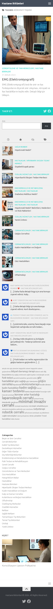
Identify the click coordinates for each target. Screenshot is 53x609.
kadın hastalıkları (10, 388)
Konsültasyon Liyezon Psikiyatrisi (19, 565)
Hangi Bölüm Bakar (10, 477)
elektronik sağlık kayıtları (27, 375)
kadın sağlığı (28, 387)
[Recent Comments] (32, 140)
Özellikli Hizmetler (23, 174)
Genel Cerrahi (8, 464)
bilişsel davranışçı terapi (23, 371)
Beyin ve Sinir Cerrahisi (11, 438)
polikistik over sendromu (24, 409)
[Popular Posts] (20, 140)
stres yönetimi (35, 416)
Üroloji (5, 523)
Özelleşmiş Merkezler (11, 504)
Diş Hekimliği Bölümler (12, 455)
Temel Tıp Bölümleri (11, 520)
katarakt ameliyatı (8, 395)
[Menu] (49, 3)
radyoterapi (39, 409)
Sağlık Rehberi (21, 147)
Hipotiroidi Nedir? (23, 150)
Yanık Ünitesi (21, 220)
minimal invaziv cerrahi (24, 403)
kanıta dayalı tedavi (32, 391)
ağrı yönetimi (14, 368)
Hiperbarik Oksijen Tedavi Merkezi (31, 177)
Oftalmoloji (20, 275)
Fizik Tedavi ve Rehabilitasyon (15, 461)
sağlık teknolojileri (9, 416)
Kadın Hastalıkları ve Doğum (28, 247)
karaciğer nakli (46, 391)
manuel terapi (38, 398)
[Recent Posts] (8, 140)
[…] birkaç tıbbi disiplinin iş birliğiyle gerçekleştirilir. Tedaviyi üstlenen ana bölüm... (27, 342)
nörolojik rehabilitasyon (38, 406)
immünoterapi (30, 384)
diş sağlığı (15, 375)
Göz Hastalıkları (22, 261)
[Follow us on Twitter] (45, 111)
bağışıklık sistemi (24, 368)
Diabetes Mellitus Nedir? (26, 194)
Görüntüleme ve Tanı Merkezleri (18, 68)
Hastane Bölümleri (13, 3)
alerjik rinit (5, 368)
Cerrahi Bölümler (23, 230)
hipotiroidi (17, 384)
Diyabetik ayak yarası (24, 166)
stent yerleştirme (23, 416)
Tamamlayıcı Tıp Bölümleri (13, 517)
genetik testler (32, 378)
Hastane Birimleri (41, 174)
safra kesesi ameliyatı (31, 413)
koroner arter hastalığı (27, 394)
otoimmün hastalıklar (9, 409)
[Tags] (45, 140)
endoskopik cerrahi (42, 375)
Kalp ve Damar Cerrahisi (12, 494)
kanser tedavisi (13, 391)
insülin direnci (45, 384)
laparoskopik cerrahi (18, 398)
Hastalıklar (20, 161)
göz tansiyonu (32, 381)
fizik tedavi (7, 378)
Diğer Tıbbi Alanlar (10, 451)
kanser (39, 388)
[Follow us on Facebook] (49, 111)
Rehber (5, 510)
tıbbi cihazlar (15, 419)
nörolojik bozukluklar (22, 406)
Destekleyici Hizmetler (12, 448)
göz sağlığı (20, 381)
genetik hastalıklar (19, 378)
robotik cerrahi (13, 412)
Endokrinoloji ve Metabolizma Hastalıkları (20, 458)
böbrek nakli (39, 371)
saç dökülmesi (44, 413)
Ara (3, 121)
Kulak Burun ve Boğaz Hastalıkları (16, 497)
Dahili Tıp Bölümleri (10, 445)
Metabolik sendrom (10, 402)
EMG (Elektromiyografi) (18, 79)
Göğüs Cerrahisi (22, 233)
